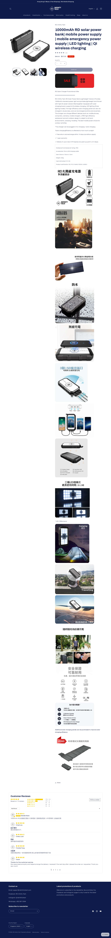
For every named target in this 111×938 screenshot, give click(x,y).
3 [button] (55, 870)
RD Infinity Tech (17, 932)
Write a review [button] (95, 799)
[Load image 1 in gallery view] (16, 72)
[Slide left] (10, 72)
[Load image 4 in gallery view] (43, 72)
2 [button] (53, 870)
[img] (20, 813)
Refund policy (35, 932)
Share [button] (58, 782)
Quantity (57, 60)
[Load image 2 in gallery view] (25, 72)
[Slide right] (49, 72)
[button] (10, 9)
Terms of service (45, 932)
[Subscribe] (37, 911)
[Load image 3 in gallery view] (34, 72)
